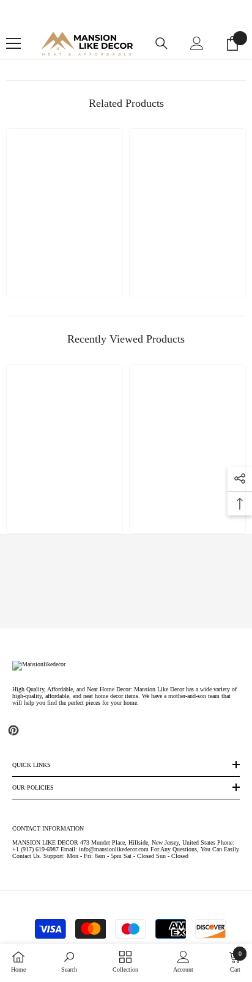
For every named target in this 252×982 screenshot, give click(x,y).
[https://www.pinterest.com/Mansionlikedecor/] (13, 730)
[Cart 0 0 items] (232, 43)
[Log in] (197, 43)
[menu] (13, 43)
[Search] (161, 43)
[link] (126, 581)
